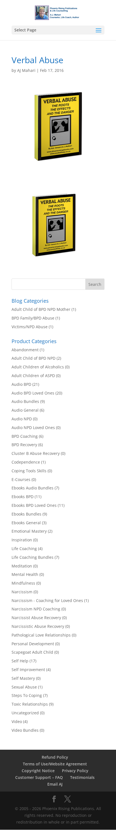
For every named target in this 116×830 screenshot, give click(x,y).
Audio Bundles (25, 401)
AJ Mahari (26, 70)
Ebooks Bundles (26, 514)
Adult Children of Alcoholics (38, 367)
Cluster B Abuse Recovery (36, 453)
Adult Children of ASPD (33, 375)
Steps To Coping (27, 695)
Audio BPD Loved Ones (33, 393)
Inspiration (22, 539)
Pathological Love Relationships (41, 635)
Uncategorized (25, 712)
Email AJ (55, 784)
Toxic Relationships (30, 704)
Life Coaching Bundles (32, 557)
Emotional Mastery (29, 531)
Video (17, 721)
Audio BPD (21, 384)
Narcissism (22, 591)
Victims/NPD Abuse (30, 326)
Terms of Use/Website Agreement (55, 764)
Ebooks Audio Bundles (32, 488)
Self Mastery (23, 678)
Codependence (26, 462)
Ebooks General (26, 522)
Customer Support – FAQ (39, 777)
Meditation (22, 566)
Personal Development (33, 643)
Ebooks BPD (23, 496)
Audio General (25, 410)
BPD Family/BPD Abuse (33, 318)
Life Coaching (24, 548)
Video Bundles (25, 730)
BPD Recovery (24, 444)
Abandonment (25, 349)
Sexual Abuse (24, 687)
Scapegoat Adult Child (32, 652)
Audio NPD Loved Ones (33, 427)
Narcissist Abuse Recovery (36, 617)
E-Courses (21, 479)
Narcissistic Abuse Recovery (38, 626)
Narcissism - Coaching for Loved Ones (47, 600)
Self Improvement (28, 669)
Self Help (20, 660)
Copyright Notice (38, 770)
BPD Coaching (25, 436)
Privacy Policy (75, 770)
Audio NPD (22, 418)
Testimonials (82, 777)
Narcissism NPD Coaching (36, 609)
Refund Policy (55, 757)
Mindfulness (23, 583)
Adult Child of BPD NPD (33, 358)
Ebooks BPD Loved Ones (34, 505)
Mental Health (25, 574)
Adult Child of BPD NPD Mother (41, 309)
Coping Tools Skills (29, 470)
